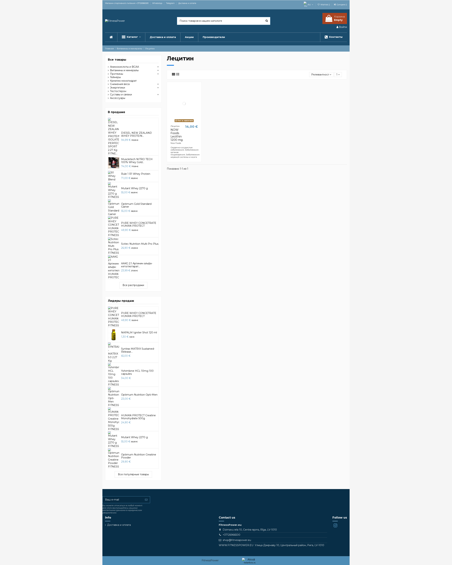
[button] (131, 37)
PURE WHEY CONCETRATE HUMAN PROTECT (138, 224)
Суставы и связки (121, 94)
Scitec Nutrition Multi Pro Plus (139, 243)
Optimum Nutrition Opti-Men (139, 394)
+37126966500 (231, 534)
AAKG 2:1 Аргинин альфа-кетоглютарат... (136, 265)
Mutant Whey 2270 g (134, 188)
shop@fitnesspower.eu (237, 540)
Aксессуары (117, 98)
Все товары (117, 59)
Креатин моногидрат (123, 80)
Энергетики (117, 87)
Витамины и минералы (124, 70)
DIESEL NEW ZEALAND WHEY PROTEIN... (136, 134)
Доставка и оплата (187, 3)
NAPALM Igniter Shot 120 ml (139, 332)
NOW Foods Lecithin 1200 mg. (177, 135)
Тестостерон (118, 91)
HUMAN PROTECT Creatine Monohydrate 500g (138, 417)
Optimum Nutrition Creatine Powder (138, 456)
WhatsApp (157, 3)
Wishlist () (325, 4)
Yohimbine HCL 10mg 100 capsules (137, 372)
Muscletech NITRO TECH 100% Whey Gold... (137, 161)
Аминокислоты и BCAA (124, 66)
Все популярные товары (133, 474)
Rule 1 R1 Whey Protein (135, 173)
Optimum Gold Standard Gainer (136, 205)
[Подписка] (146, 499)
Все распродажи (133, 285)
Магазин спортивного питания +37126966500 (127, 3)
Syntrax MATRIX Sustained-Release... (138, 350)
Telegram (170, 3)
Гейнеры (115, 77)
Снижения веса (120, 84)
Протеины (116, 73)
